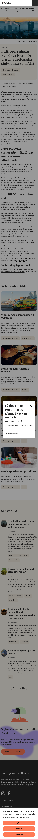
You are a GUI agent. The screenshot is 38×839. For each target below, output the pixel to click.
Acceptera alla (19, 823)
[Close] (30, 406)
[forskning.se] (6, 3)
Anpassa (19, 829)
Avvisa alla (19, 834)
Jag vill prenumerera (11, 434)
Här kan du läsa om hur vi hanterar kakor (16, 817)
